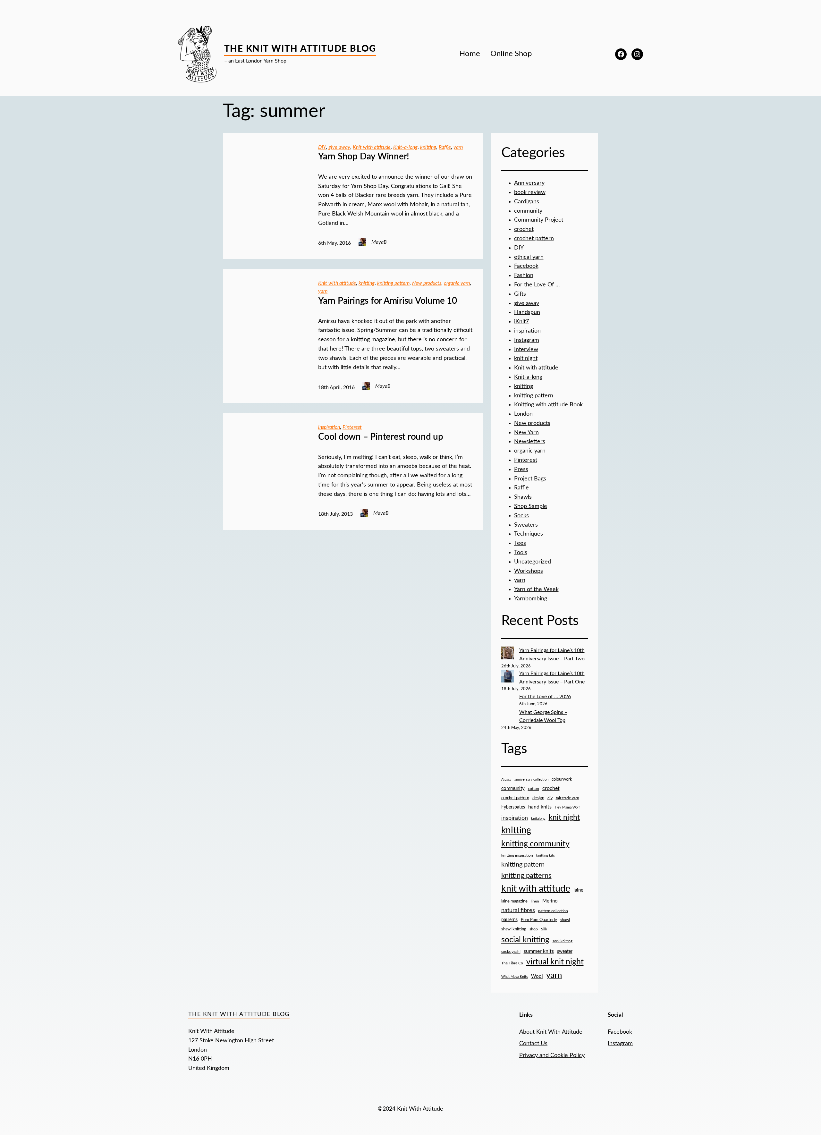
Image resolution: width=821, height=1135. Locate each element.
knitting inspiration (517, 855)
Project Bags (530, 479)
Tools (520, 552)
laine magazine (514, 901)
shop (533, 929)
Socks (521, 516)
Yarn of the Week (536, 589)
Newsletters (529, 442)
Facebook (526, 266)
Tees (520, 543)
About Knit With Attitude (550, 1032)
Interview (526, 349)
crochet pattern (534, 238)
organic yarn (457, 283)
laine (578, 890)
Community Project (538, 220)
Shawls (523, 497)
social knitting (525, 940)
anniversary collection (531, 779)
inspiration (329, 427)
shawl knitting (513, 929)
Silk (544, 929)
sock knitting (562, 941)
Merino (550, 901)
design (538, 798)
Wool (537, 976)
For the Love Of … (537, 285)
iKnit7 (521, 322)
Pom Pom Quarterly (539, 920)
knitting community (535, 844)
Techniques (528, 534)
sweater (564, 951)
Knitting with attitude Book (548, 405)
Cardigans (526, 202)
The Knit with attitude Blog (300, 48)
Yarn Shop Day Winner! (363, 156)
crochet (524, 229)
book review (530, 192)
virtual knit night (555, 962)
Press (521, 469)
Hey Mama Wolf (567, 807)
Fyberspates (513, 807)
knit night (525, 358)
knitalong (538, 818)
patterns (509, 920)
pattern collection (553, 911)
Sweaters (526, 525)
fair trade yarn (567, 798)
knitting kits (545, 855)
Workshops (528, 571)
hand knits (540, 806)
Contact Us (533, 1043)
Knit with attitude (372, 147)
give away (339, 147)
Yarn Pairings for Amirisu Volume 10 (387, 300)
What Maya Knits (514, 976)
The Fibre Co (512, 963)
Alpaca (506, 779)
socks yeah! (511, 951)
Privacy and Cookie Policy (552, 1055)
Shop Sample (530, 506)
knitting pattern (393, 283)
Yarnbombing (530, 599)
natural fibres (518, 910)
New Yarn (526, 433)
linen (535, 901)
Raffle (445, 147)
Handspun (527, 312)
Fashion (523, 275)
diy (550, 798)
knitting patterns (526, 875)
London (523, 414)
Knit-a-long (405, 147)
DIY (322, 147)
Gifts (520, 294)
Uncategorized (532, 562)
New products (426, 283)
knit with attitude (535, 889)
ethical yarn (529, 257)
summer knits (539, 951)
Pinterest (352, 427)
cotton (533, 789)
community (528, 211)
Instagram (526, 340)
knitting (428, 147)
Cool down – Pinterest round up (380, 436)
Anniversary (529, 183)
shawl (565, 920)
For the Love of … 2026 (545, 696)
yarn (458, 147)
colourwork (562, 779)
